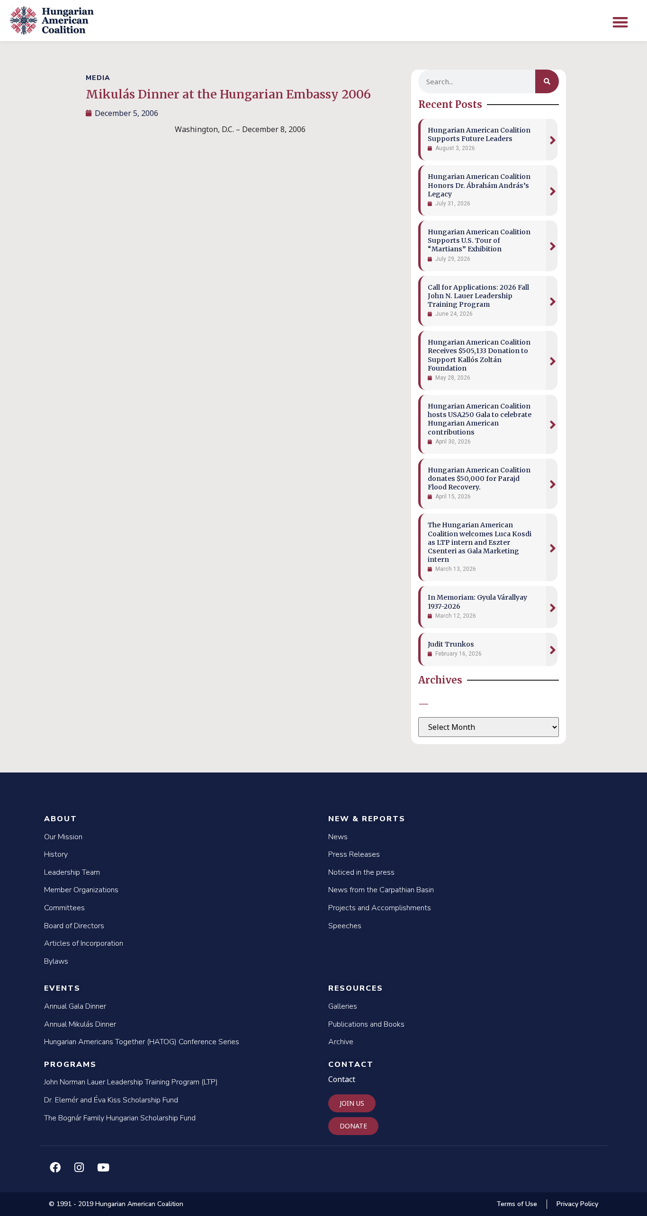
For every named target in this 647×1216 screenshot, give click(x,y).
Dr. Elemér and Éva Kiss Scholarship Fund (111, 1100)
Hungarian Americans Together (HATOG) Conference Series (141, 1042)
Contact (351, 1064)
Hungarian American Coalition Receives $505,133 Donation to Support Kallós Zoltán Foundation (479, 355)
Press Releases (354, 854)
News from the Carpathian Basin (381, 890)
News (338, 837)
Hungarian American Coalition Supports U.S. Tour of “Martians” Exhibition (479, 240)
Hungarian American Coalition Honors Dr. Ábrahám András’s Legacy (479, 185)
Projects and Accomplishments (379, 908)
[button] (620, 22)
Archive (340, 1042)
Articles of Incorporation (83, 943)
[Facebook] (55, 1167)
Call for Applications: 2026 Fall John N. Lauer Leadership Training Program (478, 296)
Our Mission (63, 837)
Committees (64, 908)
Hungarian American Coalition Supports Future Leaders (479, 134)
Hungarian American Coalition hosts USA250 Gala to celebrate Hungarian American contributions (479, 419)
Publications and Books (366, 1024)
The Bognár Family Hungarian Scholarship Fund (120, 1118)
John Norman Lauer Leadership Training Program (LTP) (131, 1082)
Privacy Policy (577, 1203)
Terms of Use (516, 1203)
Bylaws (56, 961)
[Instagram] (79, 1167)
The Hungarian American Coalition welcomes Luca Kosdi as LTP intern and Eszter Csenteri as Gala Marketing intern (479, 542)
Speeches (344, 926)
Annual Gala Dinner (75, 1006)
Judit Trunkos (451, 644)
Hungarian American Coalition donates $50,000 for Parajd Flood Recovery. (479, 478)
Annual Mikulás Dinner (80, 1024)
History (56, 854)
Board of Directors (74, 926)
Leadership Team (72, 872)
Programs (70, 1064)
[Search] (547, 81)
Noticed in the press (361, 872)
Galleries (342, 1006)
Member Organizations (81, 890)
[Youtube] (103, 1167)
